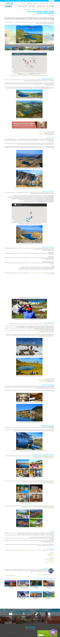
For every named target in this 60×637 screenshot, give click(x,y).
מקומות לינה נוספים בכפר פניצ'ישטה (48, 482)
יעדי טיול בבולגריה (33, 9)
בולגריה (39, 9)
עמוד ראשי (52, 9)
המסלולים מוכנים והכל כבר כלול (43, 632)
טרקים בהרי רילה (51, 561)
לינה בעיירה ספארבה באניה (50, 336)
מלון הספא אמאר (37, 74)
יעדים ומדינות (52, 3)
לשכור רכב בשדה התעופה (16, 139)
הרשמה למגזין (17, 0)
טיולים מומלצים (41, 3)
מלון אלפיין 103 (25, 74)
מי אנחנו (11, 0)
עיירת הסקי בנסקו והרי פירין (24, 550)
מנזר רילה (50, 274)
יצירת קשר (6, 0)
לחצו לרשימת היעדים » (41, 133)
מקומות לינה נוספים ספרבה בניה (48, 457)
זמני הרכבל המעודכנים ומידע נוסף (48, 542)
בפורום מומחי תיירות (39, 574)
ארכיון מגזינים (35, 3)
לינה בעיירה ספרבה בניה (50, 332)
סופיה (8, 79)
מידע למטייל (24, 0)
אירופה (43, 9)
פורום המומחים (29, 3)
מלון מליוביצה (45, 75)
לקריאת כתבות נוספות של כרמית (10, 575)
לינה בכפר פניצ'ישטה (41, 336)
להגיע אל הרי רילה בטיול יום (46, 80)
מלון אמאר (37, 477)
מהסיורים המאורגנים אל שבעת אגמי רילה (36, 272)
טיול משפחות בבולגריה (50, 560)
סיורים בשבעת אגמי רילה (50, 555)
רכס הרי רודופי (16, 550)
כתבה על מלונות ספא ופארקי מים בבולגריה (34, 457)
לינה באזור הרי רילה (51, 553)
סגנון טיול (47, 3)
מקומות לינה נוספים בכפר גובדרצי (48, 507)
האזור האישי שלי (23, 3)
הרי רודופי (44, 147)
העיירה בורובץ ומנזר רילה (25, 73)
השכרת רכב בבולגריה (50, 554)
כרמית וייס (50, 15)
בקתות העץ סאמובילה (30, 75)
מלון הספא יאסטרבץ (19, 75)
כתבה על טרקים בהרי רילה (41, 332)
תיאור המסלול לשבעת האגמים (49, 259)
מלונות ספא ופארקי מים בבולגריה (49, 559)
